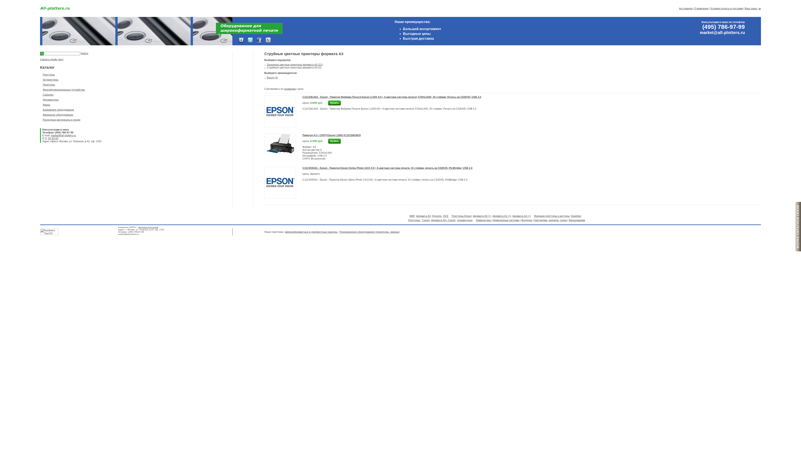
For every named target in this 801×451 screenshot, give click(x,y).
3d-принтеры (50, 79)
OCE (445, 216)
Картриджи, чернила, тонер (550, 220)
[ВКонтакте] (241, 40)
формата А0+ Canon (443, 220)
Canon (426, 220)
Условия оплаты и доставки (726, 8)
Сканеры (48, 94)
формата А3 (423, 216)
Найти (84, 53)
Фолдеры (526, 220)
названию (290, 88)
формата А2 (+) (522, 216)
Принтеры (49, 84)
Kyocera (437, 216)
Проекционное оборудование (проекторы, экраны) (369, 232)
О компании (701, 8)
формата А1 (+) (502, 216)
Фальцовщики (577, 220)
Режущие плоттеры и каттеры (552, 216)
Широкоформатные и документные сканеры (311, 232)
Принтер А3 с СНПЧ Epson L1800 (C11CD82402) (331, 135)
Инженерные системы (506, 220)
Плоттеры (49, 74)
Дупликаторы (51, 99)
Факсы (46, 104)
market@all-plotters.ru (63, 135)
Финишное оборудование (58, 114)
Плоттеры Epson (462, 216)
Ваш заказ (751, 8)
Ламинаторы (483, 220)
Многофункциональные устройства (64, 89)
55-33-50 (53, 138)
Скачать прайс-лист (52, 59)
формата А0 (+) (482, 216)
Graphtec (576, 216)
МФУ (412, 216)
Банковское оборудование (58, 109)
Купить (334, 102)
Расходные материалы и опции (61, 119)
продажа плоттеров (148, 227)
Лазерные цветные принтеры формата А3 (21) (295, 64)
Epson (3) (272, 77)
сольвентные (465, 220)
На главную (686, 8)
